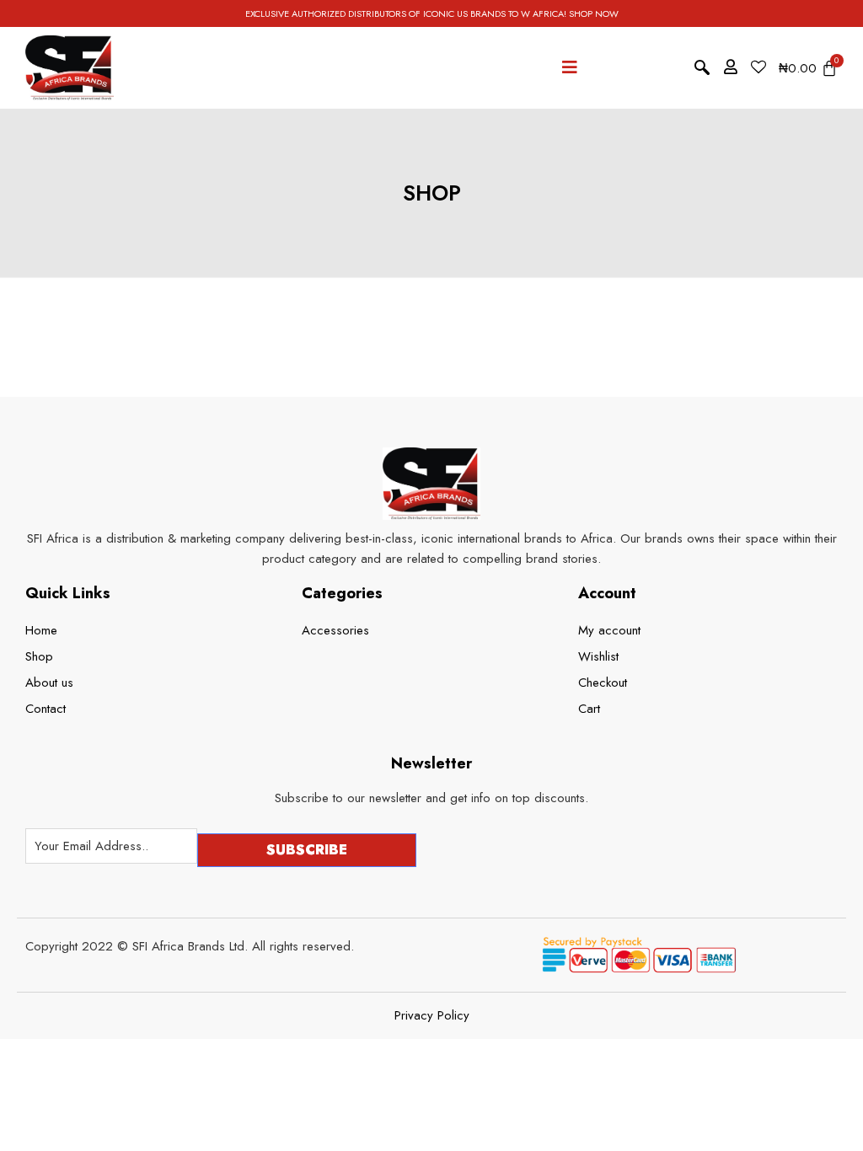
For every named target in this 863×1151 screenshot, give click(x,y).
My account (609, 630)
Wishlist (598, 656)
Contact (45, 708)
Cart (589, 708)
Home (41, 630)
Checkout (602, 682)
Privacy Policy (431, 1015)
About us (49, 682)
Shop (39, 656)
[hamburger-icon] (570, 67)
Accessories (335, 630)
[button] (702, 68)
